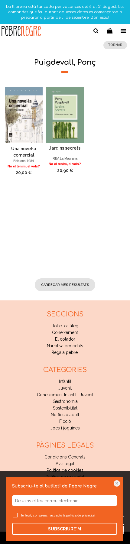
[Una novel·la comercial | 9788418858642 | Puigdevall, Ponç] (24, 115)
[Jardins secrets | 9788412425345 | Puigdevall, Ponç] (65, 115)
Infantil (65, 381)
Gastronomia (65, 401)
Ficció (65, 421)
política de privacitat (80, 515)
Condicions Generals (65, 457)
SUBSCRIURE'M (64, 528)
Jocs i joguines (65, 428)
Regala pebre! (65, 352)
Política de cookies (65, 470)
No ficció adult (65, 414)
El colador (65, 339)
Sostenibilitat (65, 408)
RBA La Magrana (65, 158)
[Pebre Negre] (21, 32)
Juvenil (65, 388)
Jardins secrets (64, 148)
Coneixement (65, 332)
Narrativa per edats (65, 345)
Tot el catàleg (65, 325)
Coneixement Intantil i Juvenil (65, 394)
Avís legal (65, 463)
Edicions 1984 (23, 161)
